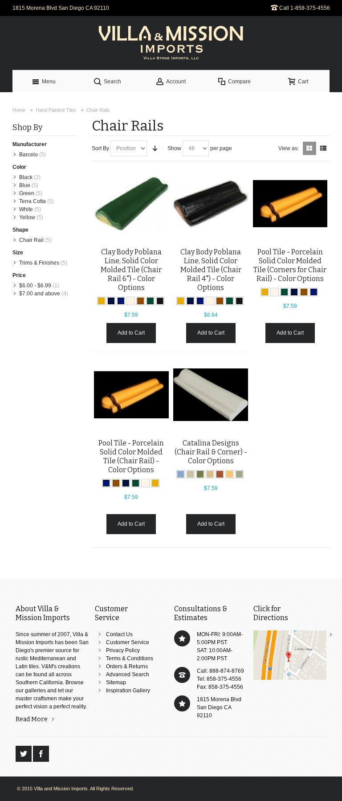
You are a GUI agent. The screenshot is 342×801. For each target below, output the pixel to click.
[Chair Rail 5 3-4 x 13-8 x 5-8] (131, 394)
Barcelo (28, 154)
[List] (323, 148)
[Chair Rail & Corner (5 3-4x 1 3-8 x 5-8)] (210, 394)
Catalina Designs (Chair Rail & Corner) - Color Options (211, 452)
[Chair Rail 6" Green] (131, 203)
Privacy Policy (123, 650)
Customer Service (127, 642)
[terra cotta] (220, 474)
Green (26, 193)
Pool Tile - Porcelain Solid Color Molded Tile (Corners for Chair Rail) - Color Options (289, 265)
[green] (150, 301)
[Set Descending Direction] (155, 148)
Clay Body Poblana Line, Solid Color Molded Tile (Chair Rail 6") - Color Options (131, 270)
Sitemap (116, 682)
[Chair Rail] (290, 203)
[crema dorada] (210, 474)
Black (26, 177)
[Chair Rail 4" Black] (210, 203)
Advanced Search (127, 674)
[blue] (121, 301)
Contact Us (119, 634)
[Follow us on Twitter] (24, 754)
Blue (24, 185)
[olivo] (200, 474)
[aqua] (180, 474)
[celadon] (239, 474)
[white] (130, 301)
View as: (288, 148)
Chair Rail (31, 240)
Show (174, 148)
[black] (160, 301)
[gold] (229, 474)
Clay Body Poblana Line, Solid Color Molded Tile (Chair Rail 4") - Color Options (210, 270)
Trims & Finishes (39, 263)
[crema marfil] (190, 474)
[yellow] (101, 301)
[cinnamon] (140, 301)
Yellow (27, 217)
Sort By (100, 148)
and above (39, 293)
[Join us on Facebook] (41, 754)
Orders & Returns (127, 666)
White (26, 209)
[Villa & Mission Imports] (171, 43)
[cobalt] (111, 301)
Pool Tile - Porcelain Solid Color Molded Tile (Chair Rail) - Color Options (131, 456)
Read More (32, 719)
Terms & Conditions (129, 658)
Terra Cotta (32, 201)
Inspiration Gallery (128, 690)
